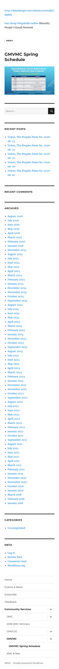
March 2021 (14, 465)
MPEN (8, 14)
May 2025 (13, 266)
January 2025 (15, 283)
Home (8, 579)
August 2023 (15, 351)
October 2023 (16, 342)
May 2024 (13, 317)
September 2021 (17, 439)
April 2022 (14, 418)
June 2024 (14, 313)
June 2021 (13, 452)
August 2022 (15, 401)
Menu (9, 40)
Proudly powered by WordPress (28, 663)
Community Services (18, 609)
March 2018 (14, 494)
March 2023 (15, 372)
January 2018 (15, 503)
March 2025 (15, 275)
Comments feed (17, 561)
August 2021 (15, 444)
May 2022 (13, 414)
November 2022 (17, 389)
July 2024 (13, 309)
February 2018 (16, 498)
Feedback (11, 601)
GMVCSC (12, 631)
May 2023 (13, 363)
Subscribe (11, 594)
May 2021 (13, 456)
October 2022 (16, 393)
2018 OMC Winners (18, 624)
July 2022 (13, 406)
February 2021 (16, 469)
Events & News (14, 587)
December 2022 (17, 384)
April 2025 (14, 271)
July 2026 (13, 220)
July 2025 (13, 258)
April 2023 (14, 368)
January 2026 (16, 245)
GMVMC (12, 638)
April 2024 (14, 321)
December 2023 (17, 338)
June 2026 (14, 224)
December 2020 (17, 477)
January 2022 (15, 431)
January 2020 (15, 490)
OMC (10, 616)
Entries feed (15, 557)
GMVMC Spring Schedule (24, 646)
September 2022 (17, 397)
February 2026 (16, 241)
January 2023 (15, 380)
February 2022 (16, 427)
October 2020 (16, 486)
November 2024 (17, 292)
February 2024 (16, 330)
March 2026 (15, 237)
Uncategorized (16, 527)
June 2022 (14, 410)
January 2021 (15, 473)
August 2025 (15, 254)
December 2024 (17, 287)
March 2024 (15, 325)
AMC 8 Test (13, 653)
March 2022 (15, 422)
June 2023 (14, 359)
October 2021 (15, 435)
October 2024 (16, 296)
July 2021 (13, 448)
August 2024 (15, 304)
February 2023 (16, 376)
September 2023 (17, 347)
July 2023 (13, 355)
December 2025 (17, 249)
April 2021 (14, 460)
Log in (11, 552)
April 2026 (14, 233)
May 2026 (14, 228)
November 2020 (17, 482)
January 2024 (15, 334)
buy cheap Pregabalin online (21, 23)
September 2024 (17, 300)
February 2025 (16, 279)
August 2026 (15, 216)
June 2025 (14, 262)
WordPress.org (16, 565)
